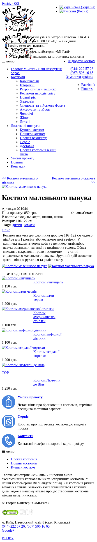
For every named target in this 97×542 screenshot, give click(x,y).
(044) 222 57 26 (81, 69)
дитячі (17, 225)
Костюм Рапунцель (48, 282)
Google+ (8, 530)
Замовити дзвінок (79, 77)
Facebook (88, 85)
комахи (29, 225)
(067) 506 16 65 (81, 73)
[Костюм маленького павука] (24, 186)
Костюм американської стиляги (44, 317)
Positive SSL (11, 4)
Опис (6, 230)
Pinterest (87, 89)
